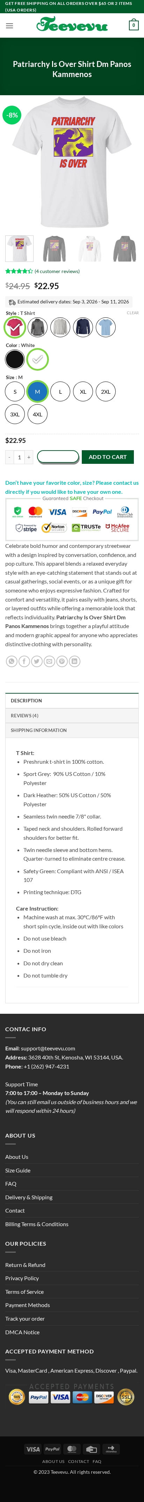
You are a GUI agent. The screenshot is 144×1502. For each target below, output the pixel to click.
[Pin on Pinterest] (62, 661)
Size (10, 377)
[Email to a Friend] (49, 661)
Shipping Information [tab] (39, 730)
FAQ (10, 1183)
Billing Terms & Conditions (37, 1224)
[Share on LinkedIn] (74, 661)
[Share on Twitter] (37, 661)
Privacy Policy (22, 1278)
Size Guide (17, 1170)
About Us (16, 1156)
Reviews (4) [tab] (24, 715)
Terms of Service (24, 1291)
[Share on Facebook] (24, 661)
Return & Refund (25, 1264)
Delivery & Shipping (28, 1197)
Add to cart (108, 457)
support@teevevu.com (48, 1048)
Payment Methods (27, 1304)
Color (11, 345)
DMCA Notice (22, 1332)
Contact (15, 1210)
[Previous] (16, 162)
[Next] (127, 162)
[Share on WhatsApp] (11, 661)
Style (11, 313)
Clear (133, 312)
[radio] (14, 327)
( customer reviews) (57, 271)
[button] (9, 25)
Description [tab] (26, 700)
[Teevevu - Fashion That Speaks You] (72, 25)
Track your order (25, 1318)
